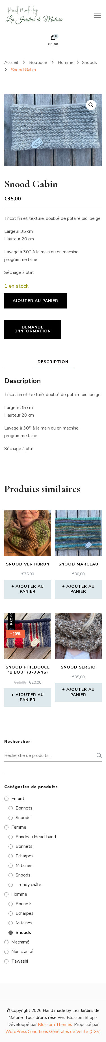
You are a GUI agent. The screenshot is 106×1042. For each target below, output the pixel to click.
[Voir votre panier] (53, 39)
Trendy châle (28, 885)
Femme (18, 827)
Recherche (97, 755)
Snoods (23, 818)
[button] (91, 105)
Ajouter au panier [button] (30, 589)
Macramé (20, 942)
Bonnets (24, 808)
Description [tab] (53, 362)
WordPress (16, 1031)
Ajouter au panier (35, 300)
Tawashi (19, 961)
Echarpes (25, 856)
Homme (19, 894)
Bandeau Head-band (36, 837)
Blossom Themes (55, 1024)
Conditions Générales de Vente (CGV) (64, 1031)
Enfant (17, 798)
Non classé (22, 952)
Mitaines (24, 865)
